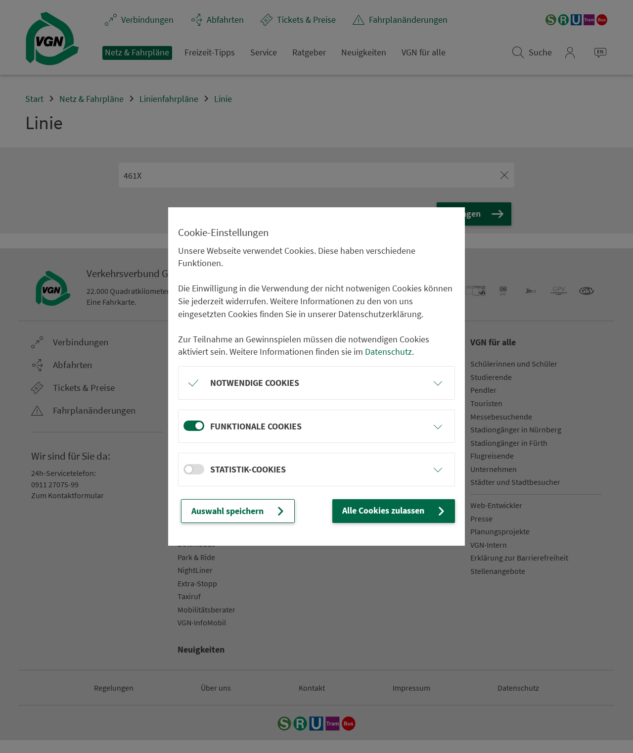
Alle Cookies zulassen (383, 510)
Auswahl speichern (227, 511)
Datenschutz (388, 351)
